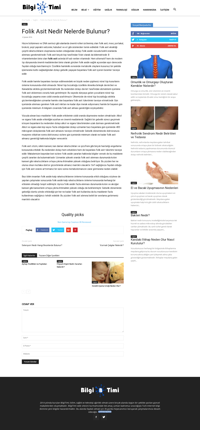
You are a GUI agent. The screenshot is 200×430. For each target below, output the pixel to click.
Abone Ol (172, 46)
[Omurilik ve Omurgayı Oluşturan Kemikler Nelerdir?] (154, 66)
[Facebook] (96, 417)
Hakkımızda (149, 9)
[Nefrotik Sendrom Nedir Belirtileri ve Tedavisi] (154, 118)
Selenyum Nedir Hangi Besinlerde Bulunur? (42, 245)
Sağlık (108, 9)
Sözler (135, 9)
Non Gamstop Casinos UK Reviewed (74, 222)
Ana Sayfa (26, 20)
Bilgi (84, 9)
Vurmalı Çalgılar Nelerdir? (112, 245)
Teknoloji (121, 9)
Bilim (74, 9)
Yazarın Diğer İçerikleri (49, 255)
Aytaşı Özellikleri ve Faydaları (34, 264)
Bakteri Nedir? (140, 215)
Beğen (173, 33)
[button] (174, 9)
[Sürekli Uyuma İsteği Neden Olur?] (108, 272)
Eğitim (97, 9)
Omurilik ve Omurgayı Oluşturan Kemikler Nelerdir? (152, 84)
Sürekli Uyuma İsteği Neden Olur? (106, 286)
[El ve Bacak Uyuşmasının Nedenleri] (154, 172)
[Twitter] (104, 417)
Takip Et (172, 39)
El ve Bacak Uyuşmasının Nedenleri (154, 188)
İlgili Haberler (29, 255)
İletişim (164, 9)
